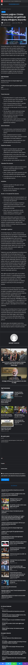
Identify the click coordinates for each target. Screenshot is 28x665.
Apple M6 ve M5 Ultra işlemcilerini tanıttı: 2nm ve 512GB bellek (18, 542)
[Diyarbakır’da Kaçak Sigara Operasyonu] (7, 423)
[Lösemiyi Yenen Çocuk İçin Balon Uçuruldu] (5, 561)
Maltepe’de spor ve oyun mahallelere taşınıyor (13, 1)
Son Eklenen (14, 485)
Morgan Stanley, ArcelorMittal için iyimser (19, 393)
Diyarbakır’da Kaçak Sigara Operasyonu (6, 428)
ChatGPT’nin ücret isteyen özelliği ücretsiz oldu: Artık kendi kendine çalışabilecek (13, 494)
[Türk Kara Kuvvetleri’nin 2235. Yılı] (5, 555)
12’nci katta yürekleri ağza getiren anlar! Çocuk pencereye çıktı (18, 567)
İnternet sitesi (4, 468)
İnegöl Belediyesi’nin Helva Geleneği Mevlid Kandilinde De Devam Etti (12, 537)
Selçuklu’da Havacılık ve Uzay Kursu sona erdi (12, 490)
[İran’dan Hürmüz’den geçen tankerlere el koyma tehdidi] (7, 395)
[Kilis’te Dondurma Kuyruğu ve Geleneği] (21, 409)
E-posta (3, 463)
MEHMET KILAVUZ (6, 22)
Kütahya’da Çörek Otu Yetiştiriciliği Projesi (11, 81)
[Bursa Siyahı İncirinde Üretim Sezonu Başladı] (7, 409)
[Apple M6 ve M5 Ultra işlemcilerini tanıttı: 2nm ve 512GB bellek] (5, 543)
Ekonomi (9, 9)
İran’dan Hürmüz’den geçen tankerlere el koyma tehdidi (6, 401)
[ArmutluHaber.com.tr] (14, 4)
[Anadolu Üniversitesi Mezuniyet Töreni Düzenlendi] (5, 549)
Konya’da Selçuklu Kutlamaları (9, 586)
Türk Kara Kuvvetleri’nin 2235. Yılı (18, 554)
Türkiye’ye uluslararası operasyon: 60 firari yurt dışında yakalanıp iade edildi (13, 523)
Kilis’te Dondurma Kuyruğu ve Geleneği (20, 415)
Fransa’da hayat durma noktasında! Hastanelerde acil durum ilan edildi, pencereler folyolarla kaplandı (17, 575)
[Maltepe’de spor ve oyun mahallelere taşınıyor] (5, 500)
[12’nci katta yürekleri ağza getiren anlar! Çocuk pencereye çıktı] (5, 568)
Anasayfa (4, 9)
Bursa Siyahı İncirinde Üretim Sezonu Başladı (6, 415)
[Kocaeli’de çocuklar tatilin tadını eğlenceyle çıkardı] (5, 506)
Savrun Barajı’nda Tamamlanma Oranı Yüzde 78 (20, 422)
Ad (2, 458)
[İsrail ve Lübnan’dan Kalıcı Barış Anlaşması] (5, 582)
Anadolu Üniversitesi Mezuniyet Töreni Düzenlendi (18, 548)
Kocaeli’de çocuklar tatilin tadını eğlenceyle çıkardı (18, 505)
